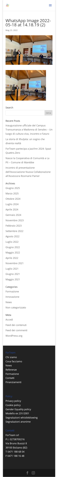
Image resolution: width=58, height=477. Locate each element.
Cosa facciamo (14, 361)
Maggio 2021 (13, 279)
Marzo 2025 (12, 193)
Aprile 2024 (12, 209)
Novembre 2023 (15, 220)
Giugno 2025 (13, 188)
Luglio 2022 (12, 241)
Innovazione (12, 296)
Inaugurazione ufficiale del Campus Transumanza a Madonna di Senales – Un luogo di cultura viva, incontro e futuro (29, 129)
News (9, 302)
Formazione (12, 291)
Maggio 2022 (13, 252)
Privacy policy (13, 400)
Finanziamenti (13, 382)
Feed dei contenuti (16, 325)
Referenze (11, 369)
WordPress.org (14, 335)
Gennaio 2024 (13, 215)
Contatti (10, 378)
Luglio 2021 (12, 268)
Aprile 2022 (12, 258)
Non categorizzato (16, 307)
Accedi (9, 319)
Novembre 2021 (15, 263)
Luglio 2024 (12, 204)
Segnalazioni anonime (18, 421)
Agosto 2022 (12, 236)
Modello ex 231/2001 (17, 413)
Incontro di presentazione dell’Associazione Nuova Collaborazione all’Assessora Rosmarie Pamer (28, 172)
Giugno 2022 (13, 247)
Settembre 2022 (14, 231)
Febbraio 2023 (14, 225)
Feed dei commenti (16, 330)
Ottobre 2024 (13, 198)
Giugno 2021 (13, 274)
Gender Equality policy (18, 409)
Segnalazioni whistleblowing (22, 417)
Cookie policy (13, 405)
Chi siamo (11, 357)
